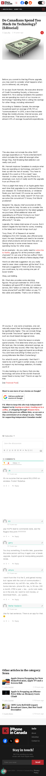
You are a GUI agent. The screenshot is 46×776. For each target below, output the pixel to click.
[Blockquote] (20, 450)
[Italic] (7, 450)
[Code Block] (23, 450)
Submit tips (18, 9)
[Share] (42, 32)
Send (37, 762)
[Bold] (4, 450)
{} (28, 450)
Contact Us (36, 741)
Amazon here (33, 410)
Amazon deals (7, 9)
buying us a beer (22, 407)
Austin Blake (8, 714)
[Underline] (9, 450)
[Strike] (12, 450)
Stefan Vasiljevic (15, 606)
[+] (31, 450)
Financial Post (12, 383)
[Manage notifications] (5, 771)
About (34, 733)
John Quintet (9, 687)
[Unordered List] (17, 450)
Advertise (35, 737)
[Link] (25, 450)
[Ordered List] (15, 450)
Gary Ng (7, 33)
